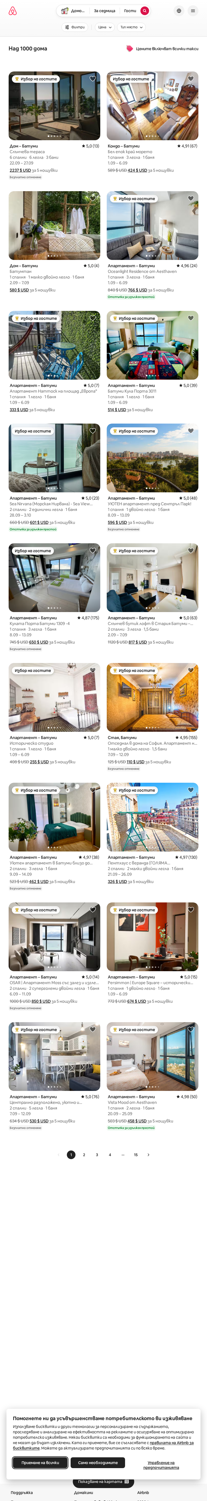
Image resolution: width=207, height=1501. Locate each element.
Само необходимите (98, 1462)
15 (136, 1154)
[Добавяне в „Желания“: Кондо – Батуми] (191, 78)
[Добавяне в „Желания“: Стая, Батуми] (191, 670)
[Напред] (148, 1154)
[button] (20, 170)
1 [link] (71, 1154)
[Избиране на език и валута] (179, 10)
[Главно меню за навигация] (193, 10)
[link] (58, 1154)
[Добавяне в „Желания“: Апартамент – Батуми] (191, 198)
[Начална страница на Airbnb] (13, 11)
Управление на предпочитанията (161, 1465)
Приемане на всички (40, 1462)
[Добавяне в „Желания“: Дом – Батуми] (92, 78)
